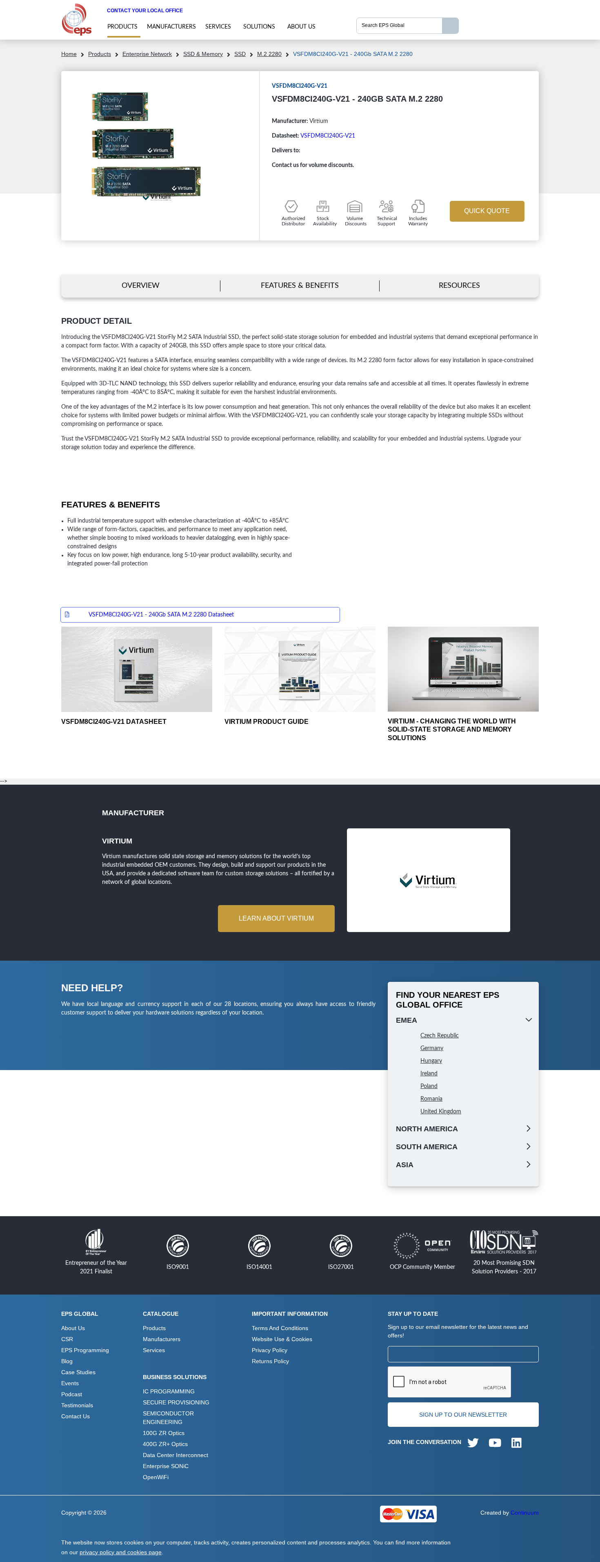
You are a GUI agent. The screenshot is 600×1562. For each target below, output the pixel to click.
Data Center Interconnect (175, 1455)
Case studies (78, 1372)
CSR (67, 1339)
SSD (240, 54)
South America (427, 1147)
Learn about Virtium (276, 918)
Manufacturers (171, 27)
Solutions (259, 27)
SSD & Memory (203, 54)
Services (218, 27)
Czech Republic (439, 1036)
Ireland (429, 1074)
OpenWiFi (156, 1477)
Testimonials (77, 1405)
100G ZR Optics (163, 1433)
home (69, 54)
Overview (141, 285)
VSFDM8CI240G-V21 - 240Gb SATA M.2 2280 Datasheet (161, 615)
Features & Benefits (300, 285)
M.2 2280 (269, 54)
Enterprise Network (147, 54)
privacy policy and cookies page (121, 1552)
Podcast (71, 1394)
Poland (429, 1086)
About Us (301, 27)
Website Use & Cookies (282, 1339)
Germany (431, 1048)
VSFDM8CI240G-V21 (327, 136)
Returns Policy (270, 1361)
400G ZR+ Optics (165, 1444)
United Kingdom (440, 1112)
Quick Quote (487, 210)
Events (70, 1383)
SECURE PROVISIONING (176, 1402)
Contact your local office (145, 10)
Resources (459, 285)
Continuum (525, 1512)
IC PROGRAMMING (169, 1391)
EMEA (406, 1020)
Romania (431, 1099)
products (122, 27)
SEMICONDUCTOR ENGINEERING (168, 1417)
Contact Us (75, 1416)
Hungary (431, 1061)
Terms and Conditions (280, 1328)
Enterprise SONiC (166, 1466)
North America (427, 1129)
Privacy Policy (269, 1350)
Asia (404, 1165)
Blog (67, 1361)
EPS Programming (85, 1350)
